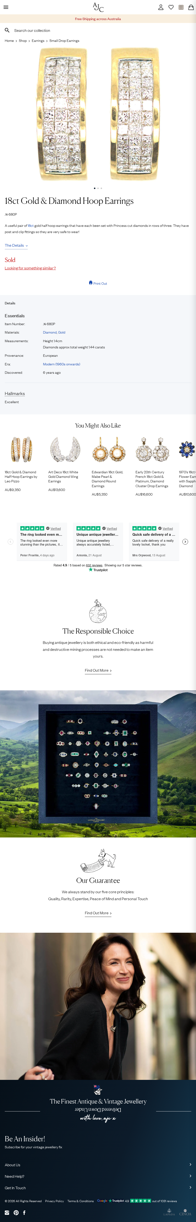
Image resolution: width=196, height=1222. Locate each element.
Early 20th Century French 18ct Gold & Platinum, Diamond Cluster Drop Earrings (152, 478)
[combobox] (98, 30)
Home (9, 40)
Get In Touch (15, 1187)
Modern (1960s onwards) (61, 363)
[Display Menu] (5, 7)
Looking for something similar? (30, 267)
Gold (61, 332)
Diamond (50, 332)
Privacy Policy (54, 1200)
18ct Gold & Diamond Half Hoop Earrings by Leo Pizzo (21, 476)
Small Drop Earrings (64, 40)
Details (10, 302)
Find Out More (97, 670)
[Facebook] (24, 1212)
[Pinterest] (16, 1212)
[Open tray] (181, 7)
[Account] (161, 7)
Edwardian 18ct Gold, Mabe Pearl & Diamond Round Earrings (107, 478)
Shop (23, 40)
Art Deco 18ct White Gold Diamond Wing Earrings (63, 476)
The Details (14, 245)
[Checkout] (191, 7)
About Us (12, 1164)
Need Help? (14, 1176)
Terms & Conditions (80, 1200)
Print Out (100, 283)
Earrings (38, 40)
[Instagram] (7, 1212)
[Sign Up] (171, 7)
